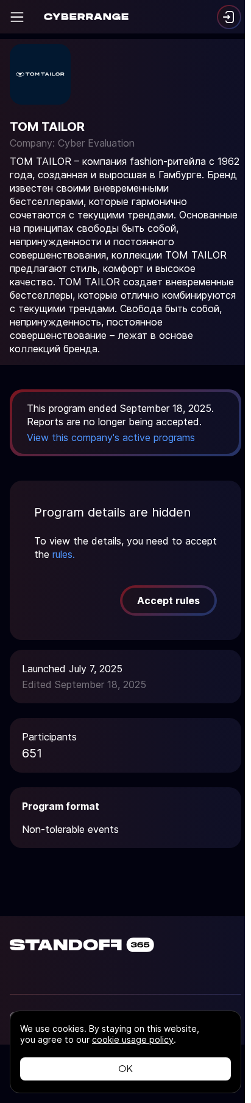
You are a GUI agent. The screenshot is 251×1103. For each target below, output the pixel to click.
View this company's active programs (111, 437)
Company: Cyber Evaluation (72, 143)
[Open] (17, 17)
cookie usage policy (133, 1039)
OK (125, 1068)
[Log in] (229, 17)
